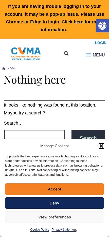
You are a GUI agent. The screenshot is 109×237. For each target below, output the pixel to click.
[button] (102, 25)
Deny (54, 203)
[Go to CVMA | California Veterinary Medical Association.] (4, 68)
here (78, 21)
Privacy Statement (64, 229)
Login (100, 43)
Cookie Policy (39, 229)
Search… (13, 123)
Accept (54, 189)
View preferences (54, 217)
